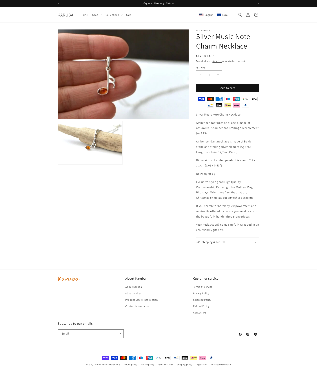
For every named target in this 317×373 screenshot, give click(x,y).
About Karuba (133, 286)
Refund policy (130, 364)
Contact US (199, 312)
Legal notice (201, 364)
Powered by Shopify (111, 364)
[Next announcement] (258, 3)
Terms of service (165, 364)
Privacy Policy (201, 293)
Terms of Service (202, 286)
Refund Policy (201, 306)
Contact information (137, 306)
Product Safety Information (141, 299)
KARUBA (97, 364)
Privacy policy (147, 364)
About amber (133, 293)
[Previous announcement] (59, 3)
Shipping (217, 61)
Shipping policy (184, 364)
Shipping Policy (202, 299)
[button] (96, 15)
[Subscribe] (119, 333)
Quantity (200, 67)
